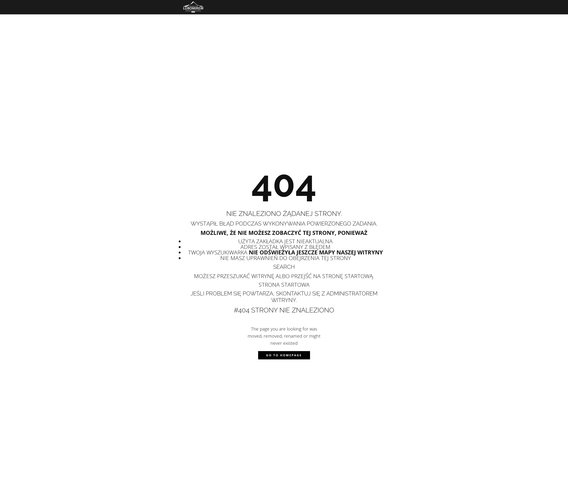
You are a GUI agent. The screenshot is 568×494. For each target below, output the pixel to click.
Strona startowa (284, 284)
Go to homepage (284, 355)
